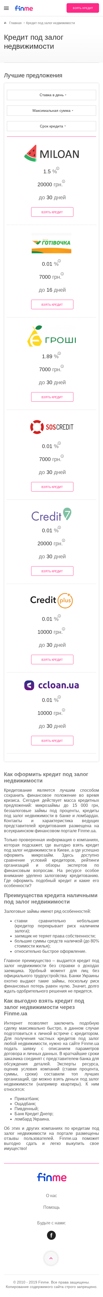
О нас (51, 1195)
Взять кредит (52, 212)
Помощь (51, 1207)
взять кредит (83, 8)
